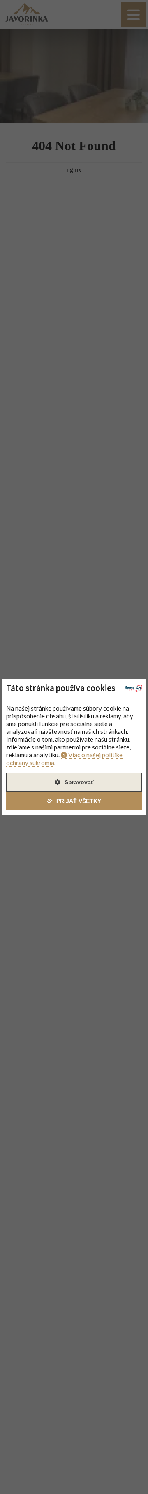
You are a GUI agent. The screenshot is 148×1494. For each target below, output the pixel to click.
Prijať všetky (78, 801)
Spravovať (79, 782)
